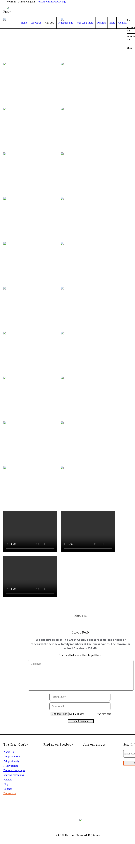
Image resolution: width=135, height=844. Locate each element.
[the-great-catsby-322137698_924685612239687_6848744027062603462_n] (30, 128)
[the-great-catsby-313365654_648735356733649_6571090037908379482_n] (30, 262)
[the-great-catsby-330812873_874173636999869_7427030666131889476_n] (30, 38)
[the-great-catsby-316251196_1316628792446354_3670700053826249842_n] (88, 172)
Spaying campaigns (13, 775)
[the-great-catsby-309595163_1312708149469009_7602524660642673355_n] (30, 307)
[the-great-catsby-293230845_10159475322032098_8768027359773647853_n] (30, 486)
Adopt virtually (11, 761)
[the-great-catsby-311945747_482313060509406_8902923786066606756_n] (88, 262)
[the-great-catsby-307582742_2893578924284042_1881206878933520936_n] (88, 397)
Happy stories (10, 765)
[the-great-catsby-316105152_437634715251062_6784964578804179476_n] (88, 128)
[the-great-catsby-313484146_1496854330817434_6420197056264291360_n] (88, 217)
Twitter (133, 52)
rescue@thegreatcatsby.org (52, 1)
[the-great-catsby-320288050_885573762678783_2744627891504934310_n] (88, 38)
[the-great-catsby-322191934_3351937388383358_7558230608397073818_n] (88, 83)
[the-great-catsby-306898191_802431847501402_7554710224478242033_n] (30, 441)
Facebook (128, 52)
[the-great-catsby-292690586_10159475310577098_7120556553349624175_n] (88, 441)
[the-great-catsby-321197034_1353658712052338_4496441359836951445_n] (30, 83)
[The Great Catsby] (80, 819)
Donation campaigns (14, 770)
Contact (7, 788)
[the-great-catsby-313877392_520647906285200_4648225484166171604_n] (30, 217)
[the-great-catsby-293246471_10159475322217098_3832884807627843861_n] (88, 486)
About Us (8, 752)
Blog (6, 784)
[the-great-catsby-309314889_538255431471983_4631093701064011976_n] (88, 307)
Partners (7, 779)
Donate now (9, 793)
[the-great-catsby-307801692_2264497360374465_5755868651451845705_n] (30, 397)
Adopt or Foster (11, 756)
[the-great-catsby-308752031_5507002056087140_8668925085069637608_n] (30, 352)
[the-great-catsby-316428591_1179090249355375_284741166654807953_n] (30, 172)
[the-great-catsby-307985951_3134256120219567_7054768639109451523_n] (88, 352)
